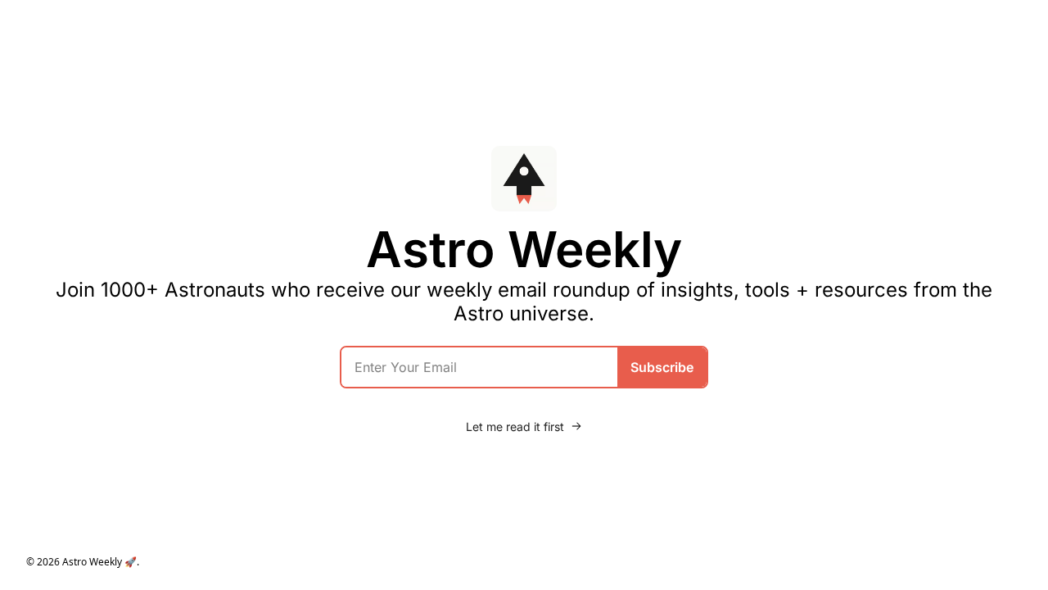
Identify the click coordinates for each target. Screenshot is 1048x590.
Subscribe (661, 367)
